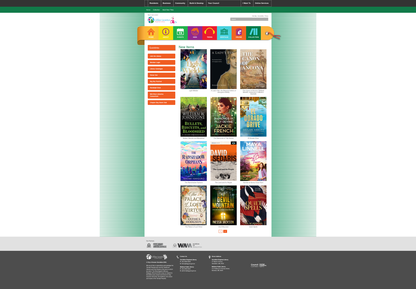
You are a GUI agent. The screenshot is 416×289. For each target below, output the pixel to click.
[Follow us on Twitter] (257, 256)
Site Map (254, 16)
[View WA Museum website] (187, 245)
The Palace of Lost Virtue (193, 227)
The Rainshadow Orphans (194, 182)
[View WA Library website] (156, 245)
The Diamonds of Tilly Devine (223, 138)
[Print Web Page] (251, 16)
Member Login (155, 62)
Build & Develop (196, 3)
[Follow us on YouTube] (261, 256)
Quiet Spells (253, 227)
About (166, 37)
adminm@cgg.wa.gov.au (189, 271)
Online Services (262, 3)
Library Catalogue (156, 69)
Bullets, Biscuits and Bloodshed (193, 138)
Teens (209, 37)
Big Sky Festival (156, 81)
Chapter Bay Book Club (158, 102)
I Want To (247, 3)
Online (239, 37)
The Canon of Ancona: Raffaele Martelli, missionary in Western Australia (253, 92)
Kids (195, 37)
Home (148, 10)
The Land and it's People (223, 182)
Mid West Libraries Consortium (156, 95)
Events (180, 37)
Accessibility (261, 16)
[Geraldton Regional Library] (162, 21)
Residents (154, 3)
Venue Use (154, 75)
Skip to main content (153, 15)
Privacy (266, 16)
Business (167, 3)
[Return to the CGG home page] (156, 257)
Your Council (213, 3)
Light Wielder (193, 90)
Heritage (224, 37)
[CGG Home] (146, 3)
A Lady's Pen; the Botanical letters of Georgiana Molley (223, 91)
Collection (156, 10)
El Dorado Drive (253, 138)
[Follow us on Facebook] (252, 256)
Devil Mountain (223, 227)
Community (180, 3)
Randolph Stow (155, 88)
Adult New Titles (168, 10)
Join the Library (155, 56)
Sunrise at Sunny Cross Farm (253, 182)
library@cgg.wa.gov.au (188, 263)
